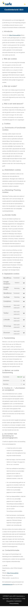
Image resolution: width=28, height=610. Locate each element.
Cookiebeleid (17, 601)
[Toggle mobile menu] (25, 4)
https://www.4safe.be (14, 35)
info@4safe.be (10, 601)
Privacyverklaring (14, 603)
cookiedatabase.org (7, 584)
